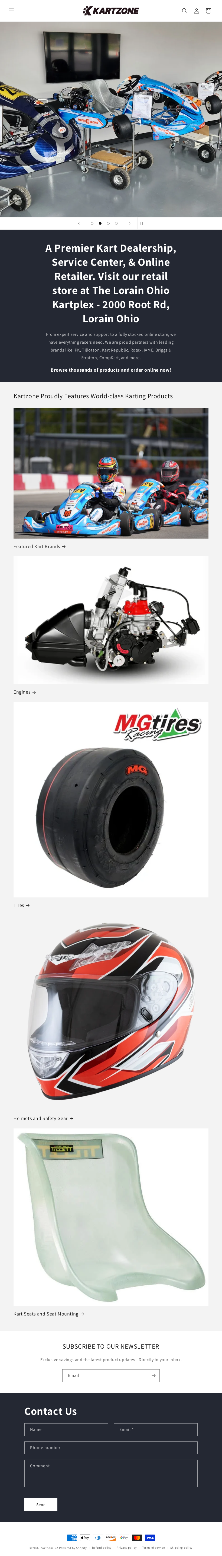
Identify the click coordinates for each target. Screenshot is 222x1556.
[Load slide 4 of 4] (116, 223)
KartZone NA (49, 1548)
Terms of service (153, 1547)
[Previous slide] (79, 223)
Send (41, 1504)
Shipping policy (181, 1547)
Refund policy (101, 1547)
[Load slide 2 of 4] (100, 223)
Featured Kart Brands (37, 546)
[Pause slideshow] (143, 223)
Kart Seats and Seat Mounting (46, 1314)
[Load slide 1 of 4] (92, 223)
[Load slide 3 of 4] (108, 223)
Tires (19, 905)
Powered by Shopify (73, 1548)
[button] (11, 11)
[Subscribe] (153, 1375)
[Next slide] (130, 223)
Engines (22, 692)
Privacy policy (127, 1547)
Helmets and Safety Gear (41, 1118)
